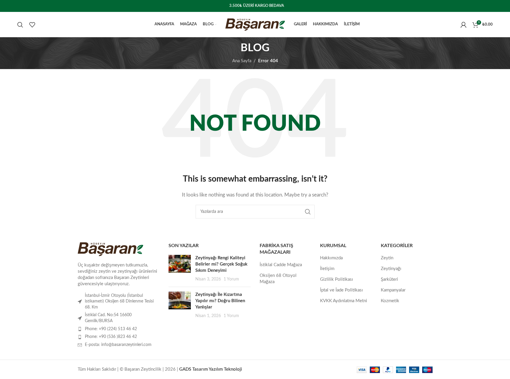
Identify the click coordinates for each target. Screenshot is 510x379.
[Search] (20, 25)
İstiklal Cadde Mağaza (281, 265)
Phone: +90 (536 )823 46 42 (111, 337)
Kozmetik (390, 301)
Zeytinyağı (391, 268)
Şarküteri (389, 279)
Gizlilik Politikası (336, 279)
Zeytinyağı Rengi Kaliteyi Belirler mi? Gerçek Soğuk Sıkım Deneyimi (221, 264)
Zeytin (387, 258)
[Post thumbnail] (180, 268)
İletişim (327, 268)
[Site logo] (255, 24)
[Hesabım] (464, 25)
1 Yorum (231, 279)
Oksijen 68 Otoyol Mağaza (278, 278)
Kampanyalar (393, 290)
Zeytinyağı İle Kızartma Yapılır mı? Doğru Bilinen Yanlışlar (220, 300)
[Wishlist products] (32, 25)
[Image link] (110, 249)
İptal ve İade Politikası (341, 290)
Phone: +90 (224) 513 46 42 (111, 329)
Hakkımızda (331, 258)
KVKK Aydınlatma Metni (343, 301)
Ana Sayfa (241, 61)
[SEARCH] (308, 212)
